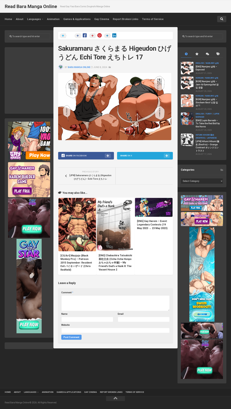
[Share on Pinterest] (96, 35)
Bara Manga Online (79, 67)
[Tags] (217, 54)
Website (65, 325)
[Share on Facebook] (81, 35)
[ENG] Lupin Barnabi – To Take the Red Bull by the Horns (208, 123)
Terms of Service (153, 19)
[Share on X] (67, 35)
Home (8, 19)
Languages (34, 19)
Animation (53, 19)
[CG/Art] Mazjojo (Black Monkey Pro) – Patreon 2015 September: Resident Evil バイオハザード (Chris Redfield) (76, 262)
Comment (67, 292)
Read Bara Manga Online (31, 6)
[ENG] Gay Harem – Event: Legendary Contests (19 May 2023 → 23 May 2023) (152, 225)
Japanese (212, 138)
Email (121, 314)
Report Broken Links (125, 19)
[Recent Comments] (207, 54)
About (19, 19)
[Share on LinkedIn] (111, 35)
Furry (209, 114)
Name (64, 314)
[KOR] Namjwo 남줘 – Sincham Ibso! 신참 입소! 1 (207, 102)
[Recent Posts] (186, 54)
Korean (200, 78)
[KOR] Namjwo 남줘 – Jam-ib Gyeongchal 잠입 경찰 (207, 84)
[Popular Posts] (196, 54)
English (200, 63)
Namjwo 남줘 (212, 63)
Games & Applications (77, 19)
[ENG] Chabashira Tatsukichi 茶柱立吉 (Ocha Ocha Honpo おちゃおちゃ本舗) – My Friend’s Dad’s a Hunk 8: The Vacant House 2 (115, 262)
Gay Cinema (101, 19)
